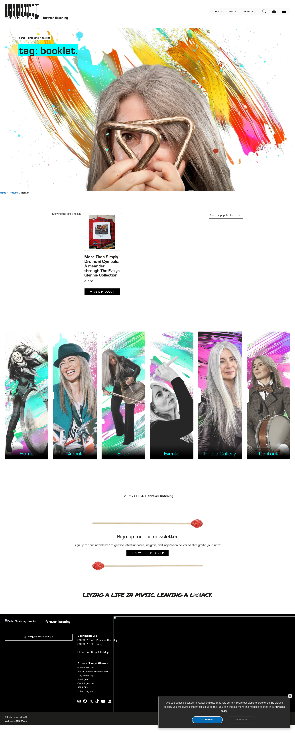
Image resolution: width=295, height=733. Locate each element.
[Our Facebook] (85, 701)
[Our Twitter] (91, 701)
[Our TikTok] (97, 701)
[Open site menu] (284, 11)
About (218, 11)
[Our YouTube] (103, 701)
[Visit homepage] (22, 11)
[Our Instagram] (79, 701)
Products (33, 37)
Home (22, 37)
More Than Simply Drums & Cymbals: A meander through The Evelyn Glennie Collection (102, 266)
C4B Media (21, 720)
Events (248, 11)
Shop (232, 11)
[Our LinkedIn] (109, 701)
